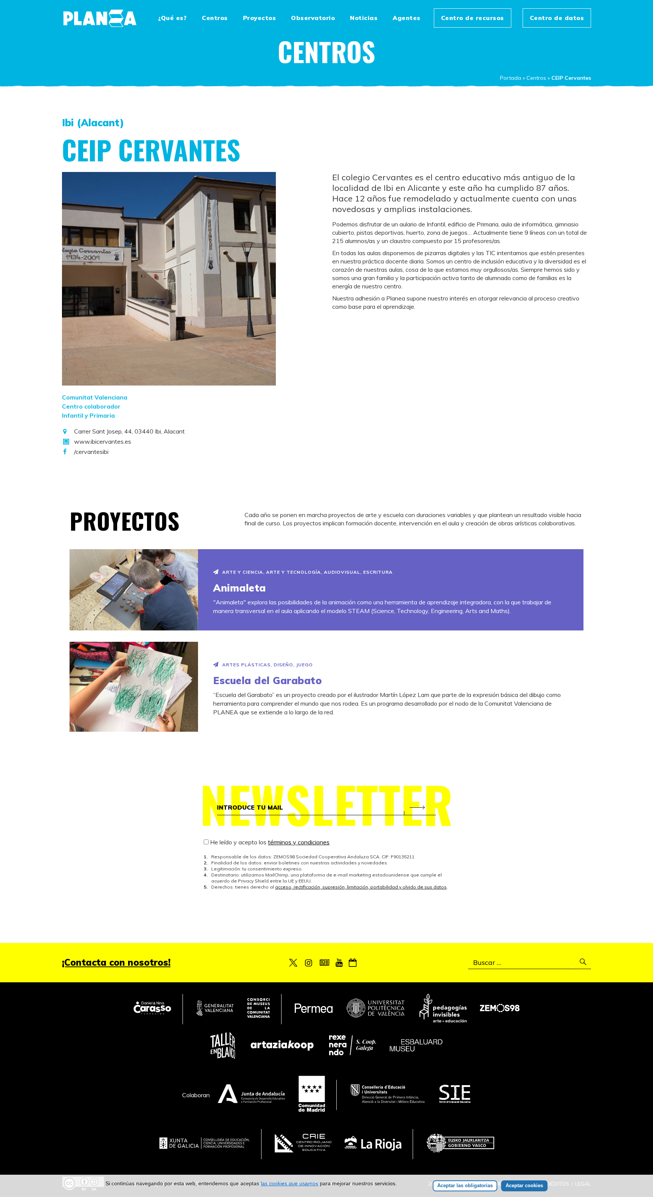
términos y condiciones (299, 842)
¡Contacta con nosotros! (116, 962)
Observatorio (313, 18)
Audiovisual (342, 572)
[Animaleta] (134, 589)
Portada (510, 77)
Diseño (283, 664)
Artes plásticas (246, 664)
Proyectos (259, 18)
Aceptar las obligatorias (465, 1185)
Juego (304, 664)
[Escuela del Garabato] (134, 687)
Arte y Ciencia (242, 572)
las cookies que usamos (289, 1183)
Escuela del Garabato (267, 680)
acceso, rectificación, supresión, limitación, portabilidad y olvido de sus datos (361, 887)
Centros (215, 18)
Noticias (364, 18)
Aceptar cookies (524, 1185)
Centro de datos (557, 18)
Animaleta (239, 588)
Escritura (378, 572)
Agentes (407, 18)
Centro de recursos (472, 18)
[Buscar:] (529, 962)
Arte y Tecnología (293, 572)
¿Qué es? (172, 18)
